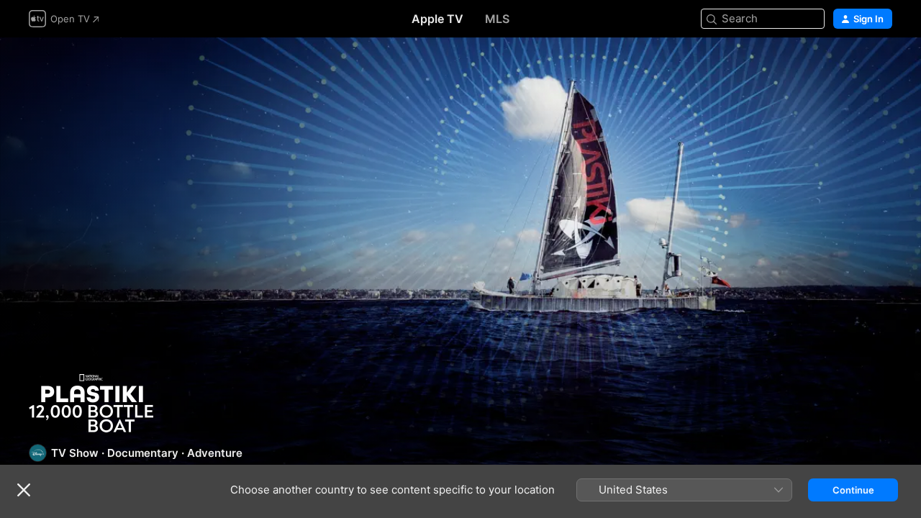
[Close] (23, 489)
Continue (853, 490)
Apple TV (437, 19)
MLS (497, 19)
